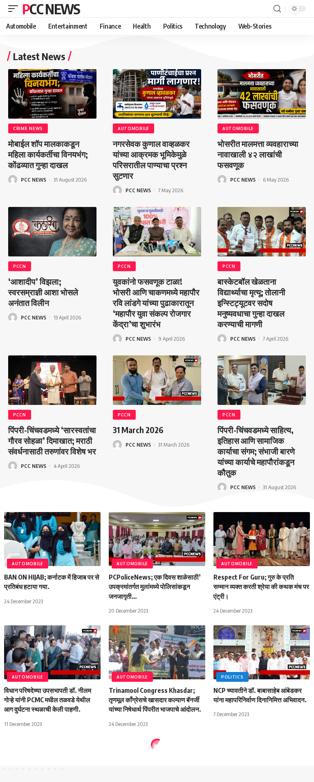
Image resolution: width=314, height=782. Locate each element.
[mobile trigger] (15, 8)
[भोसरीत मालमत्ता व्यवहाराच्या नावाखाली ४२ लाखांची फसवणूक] (262, 94)
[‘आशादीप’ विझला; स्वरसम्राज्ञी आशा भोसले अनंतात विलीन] (52, 231)
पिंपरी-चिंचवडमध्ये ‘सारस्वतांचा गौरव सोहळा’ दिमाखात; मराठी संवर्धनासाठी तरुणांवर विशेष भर (52, 440)
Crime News (28, 128)
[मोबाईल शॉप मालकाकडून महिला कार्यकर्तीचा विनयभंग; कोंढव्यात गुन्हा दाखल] (52, 94)
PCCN (19, 266)
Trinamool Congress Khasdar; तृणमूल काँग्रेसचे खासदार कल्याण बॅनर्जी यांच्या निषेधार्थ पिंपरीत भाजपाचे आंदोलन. (155, 699)
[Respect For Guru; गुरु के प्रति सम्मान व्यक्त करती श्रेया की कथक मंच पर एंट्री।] (261, 539)
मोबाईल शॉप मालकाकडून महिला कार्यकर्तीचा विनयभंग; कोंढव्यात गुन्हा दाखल (48, 154)
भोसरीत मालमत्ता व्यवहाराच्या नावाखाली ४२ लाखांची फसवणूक (258, 154)
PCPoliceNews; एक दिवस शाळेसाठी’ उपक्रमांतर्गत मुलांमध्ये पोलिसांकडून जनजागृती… (155, 586)
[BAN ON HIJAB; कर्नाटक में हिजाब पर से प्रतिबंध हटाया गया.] (52, 539)
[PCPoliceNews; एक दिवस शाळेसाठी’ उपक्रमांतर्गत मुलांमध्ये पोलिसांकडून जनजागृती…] (157, 539)
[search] (277, 8)
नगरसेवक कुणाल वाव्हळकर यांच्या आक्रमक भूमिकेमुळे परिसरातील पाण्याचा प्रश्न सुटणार (151, 159)
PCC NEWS (51, 8)
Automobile (133, 128)
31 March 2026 (138, 430)
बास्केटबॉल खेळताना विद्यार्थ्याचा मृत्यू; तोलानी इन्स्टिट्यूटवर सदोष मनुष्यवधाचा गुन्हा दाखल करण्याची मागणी (251, 302)
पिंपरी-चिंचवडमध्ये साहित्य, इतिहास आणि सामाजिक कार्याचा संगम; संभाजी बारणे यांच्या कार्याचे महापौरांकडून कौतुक (256, 451)
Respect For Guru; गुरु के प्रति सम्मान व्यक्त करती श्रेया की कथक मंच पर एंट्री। (261, 586)
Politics (232, 676)
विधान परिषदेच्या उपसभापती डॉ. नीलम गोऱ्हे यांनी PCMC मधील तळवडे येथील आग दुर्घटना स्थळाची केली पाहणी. (47, 699)
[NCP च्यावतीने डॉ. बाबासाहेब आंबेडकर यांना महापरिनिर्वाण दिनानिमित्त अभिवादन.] (261, 652)
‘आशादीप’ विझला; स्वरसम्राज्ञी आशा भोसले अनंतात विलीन (43, 292)
